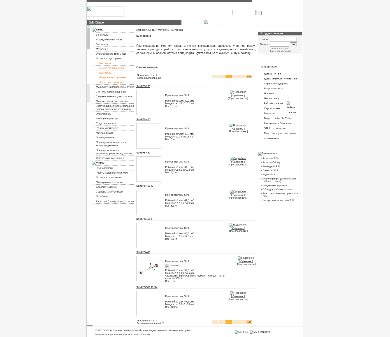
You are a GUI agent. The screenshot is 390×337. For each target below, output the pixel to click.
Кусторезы (105, 72)
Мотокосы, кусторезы (108, 58)
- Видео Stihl (268, 174)
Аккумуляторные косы (112, 68)
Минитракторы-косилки (109, 182)
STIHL (151, 29)
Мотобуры (102, 49)
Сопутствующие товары (110, 158)
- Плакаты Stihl (269, 170)
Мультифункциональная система (115, 87)
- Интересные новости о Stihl (277, 200)
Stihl (153, 10)
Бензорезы (192, 13)
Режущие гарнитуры (107, 118)
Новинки (269, 93)
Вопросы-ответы (273, 88)
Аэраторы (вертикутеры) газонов (115, 201)
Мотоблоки (102, 196)
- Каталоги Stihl (269, 158)
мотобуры (207, 13)
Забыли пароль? (279, 48)
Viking (160, 10)
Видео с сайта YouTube (277, 118)
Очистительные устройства (112, 101)
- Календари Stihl (270, 166)
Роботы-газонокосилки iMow (112, 172)
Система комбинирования (111, 91)
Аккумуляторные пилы (109, 39)
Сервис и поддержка (276, 83)
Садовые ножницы (106, 187)
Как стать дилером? (281, 51)
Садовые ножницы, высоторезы (114, 96)
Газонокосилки (104, 168)
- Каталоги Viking (270, 162)
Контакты (269, 113)
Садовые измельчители (109, 191)
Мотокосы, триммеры (108, 177)
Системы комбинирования (193, 9)
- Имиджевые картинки (274, 185)
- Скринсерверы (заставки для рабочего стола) (278, 180)
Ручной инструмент (107, 128)
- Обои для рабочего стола (276, 189)
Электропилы (103, 113)
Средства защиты (106, 123)
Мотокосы (194, 8)
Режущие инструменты (112, 77)
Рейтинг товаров (273, 103)
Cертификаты (272, 108)
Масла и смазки (105, 132)
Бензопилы (181, 8)
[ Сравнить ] (238, 95)
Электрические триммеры (111, 53)
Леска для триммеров (111, 82)
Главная (141, 29)
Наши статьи (271, 98)
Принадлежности (105, 137)
